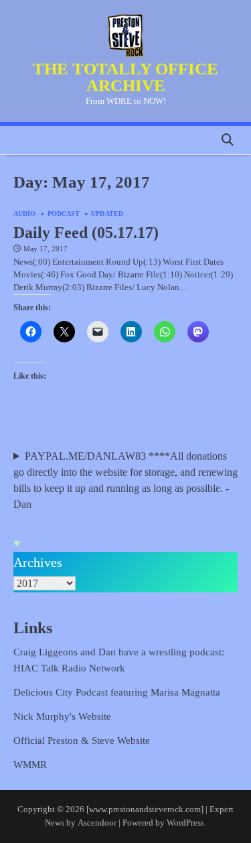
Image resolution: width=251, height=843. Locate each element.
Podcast (64, 213)
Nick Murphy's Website (62, 716)
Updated (107, 213)
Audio (24, 213)
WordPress (185, 823)
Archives (37, 562)
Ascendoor (97, 823)
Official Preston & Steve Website (81, 740)
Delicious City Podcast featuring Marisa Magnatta (116, 692)
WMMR (30, 764)
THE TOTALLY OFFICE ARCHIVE (125, 77)
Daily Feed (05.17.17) (86, 232)
